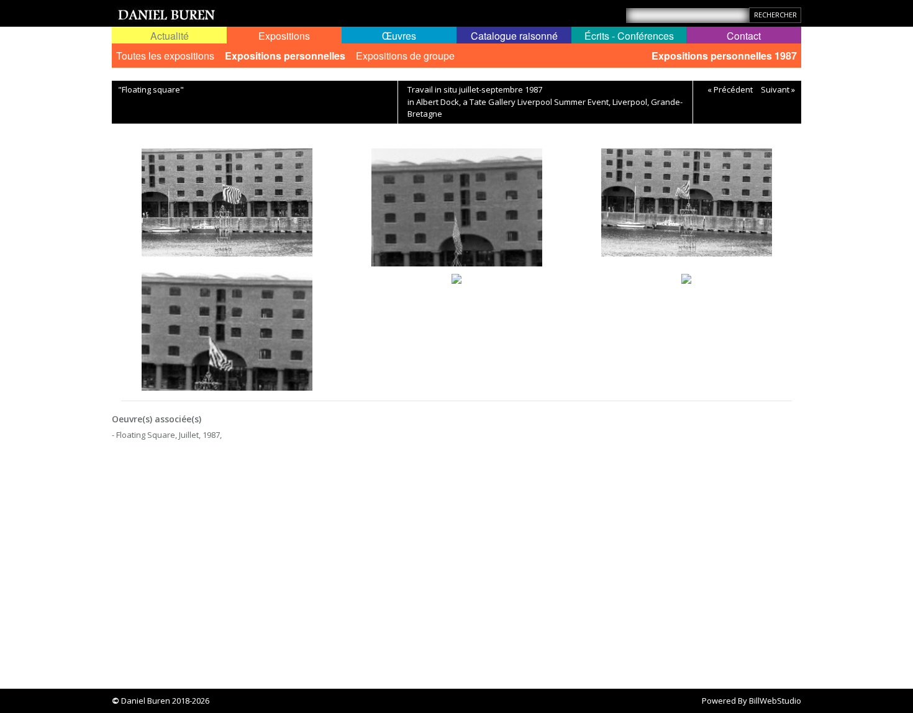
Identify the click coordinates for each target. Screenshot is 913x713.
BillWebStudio (775, 700)
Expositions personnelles (285, 55)
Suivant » (778, 89)
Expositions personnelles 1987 (724, 55)
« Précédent (730, 89)
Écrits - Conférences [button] (629, 36)
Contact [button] (744, 36)
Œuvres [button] (399, 36)
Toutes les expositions (165, 55)
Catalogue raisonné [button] (514, 36)
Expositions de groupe (405, 55)
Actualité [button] (169, 36)
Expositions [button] (284, 36)
